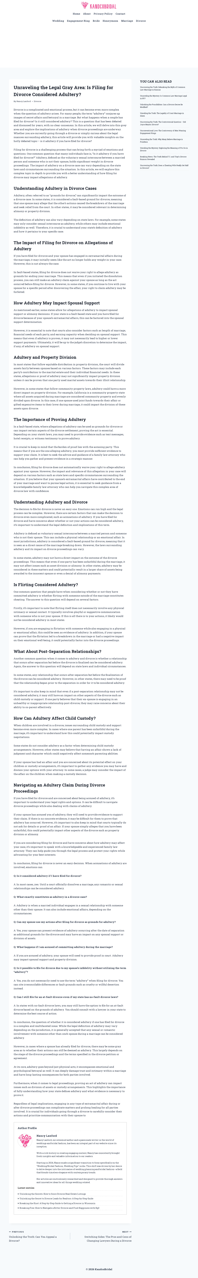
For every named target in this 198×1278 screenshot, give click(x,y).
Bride (96, 20)
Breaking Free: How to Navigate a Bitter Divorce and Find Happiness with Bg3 (59, 1208)
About (87, 13)
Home (76, 13)
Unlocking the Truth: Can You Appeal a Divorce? (33, 1236)
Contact (120, 13)
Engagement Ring (78, 20)
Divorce (141, 20)
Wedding (58, 20)
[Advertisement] (99, 46)
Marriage (127, 20)
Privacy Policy (103, 13)
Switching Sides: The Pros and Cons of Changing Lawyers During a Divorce (108, 1236)
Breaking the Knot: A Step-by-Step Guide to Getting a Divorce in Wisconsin (57, 1203)
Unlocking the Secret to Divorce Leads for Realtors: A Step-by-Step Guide (56, 1198)
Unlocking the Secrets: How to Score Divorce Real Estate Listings (53, 1194)
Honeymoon (110, 20)
